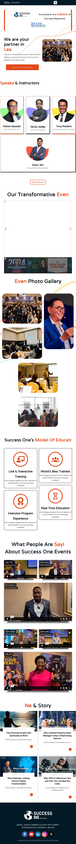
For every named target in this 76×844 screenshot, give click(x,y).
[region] (38, 236)
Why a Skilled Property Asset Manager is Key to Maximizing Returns (57, 736)
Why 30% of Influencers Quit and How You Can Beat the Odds (57, 781)
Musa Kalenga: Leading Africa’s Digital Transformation (19, 781)
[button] (38, 228)
